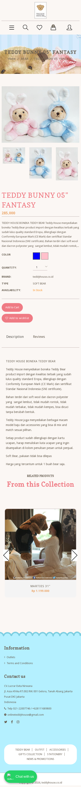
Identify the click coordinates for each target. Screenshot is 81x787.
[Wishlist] (39, 27)
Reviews (39, 337)
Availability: (11, 290)
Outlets (11, 657)
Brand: (6, 276)
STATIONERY (54, 754)
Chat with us (25, 776)
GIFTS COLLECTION (30, 754)
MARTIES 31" (40, 586)
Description (15, 337)
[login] (69, 27)
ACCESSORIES (57, 749)
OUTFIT (39, 749)
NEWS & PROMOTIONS (40, 759)
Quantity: (9, 267)
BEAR (24, 58)
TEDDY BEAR (22, 749)
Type (5, 283)
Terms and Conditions (20, 663)
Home (11, 58)
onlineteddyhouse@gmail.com (25, 714)
